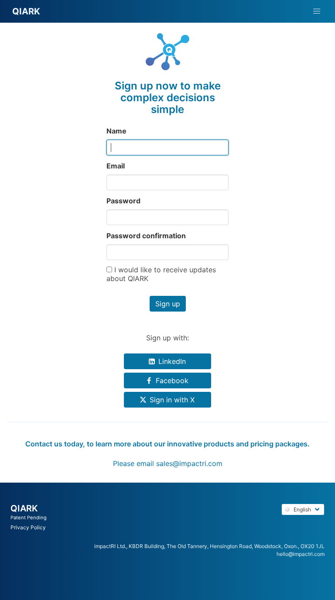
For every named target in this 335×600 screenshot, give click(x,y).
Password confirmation (146, 235)
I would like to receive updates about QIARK (161, 274)
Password (123, 200)
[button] (316, 11)
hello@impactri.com (301, 554)
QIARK (24, 508)
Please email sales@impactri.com (167, 463)
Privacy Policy (28, 527)
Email (115, 165)
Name (116, 131)
